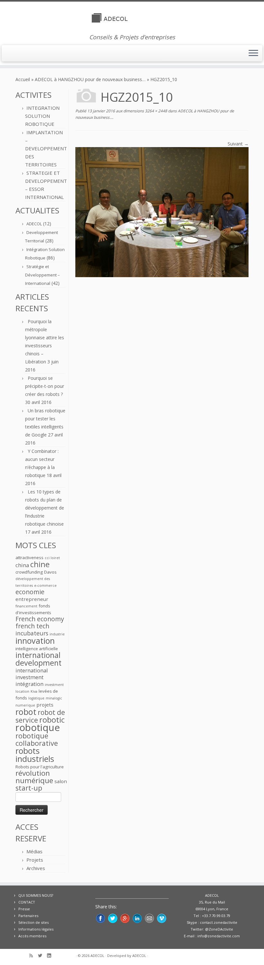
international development (38, 659)
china (22, 565)
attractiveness (29, 557)
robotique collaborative (36, 739)
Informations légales (35, 929)
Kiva (34, 691)
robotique (37, 727)
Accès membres (32, 935)
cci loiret (52, 558)
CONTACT (26, 902)
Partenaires (28, 915)
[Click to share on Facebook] (100, 918)
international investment (31, 674)
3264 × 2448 (155, 111)
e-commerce (45, 585)
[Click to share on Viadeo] (161, 918)
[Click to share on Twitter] (113, 918)
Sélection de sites (33, 922)
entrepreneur (31, 599)
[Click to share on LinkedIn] (137, 918)
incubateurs (31, 633)
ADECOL (34, 224)
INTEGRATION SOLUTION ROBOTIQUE (42, 116)
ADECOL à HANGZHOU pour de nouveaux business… (90, 79)
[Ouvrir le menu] (253, 53)
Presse (24, 908)
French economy (39, 618)
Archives (35, 868)
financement (26, 606)
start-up (28, 787)
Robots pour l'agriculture (39, 767)
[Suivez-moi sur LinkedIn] (51, 956)
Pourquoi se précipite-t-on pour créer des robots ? (44, 386)
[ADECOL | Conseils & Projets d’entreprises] (132, 18)
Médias (34, 851)
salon (60, 781)
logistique (36, 698)
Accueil (22, 79)
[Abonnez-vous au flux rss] (33, 956)
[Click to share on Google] (125, 918)
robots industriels (34, 754)
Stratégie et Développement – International (42, 275)
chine (40, 564)
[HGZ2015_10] (162, 212)
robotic (52, 720)
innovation (35, 640)
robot (25, 711)
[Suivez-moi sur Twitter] (42, 956)
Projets (34, 860)
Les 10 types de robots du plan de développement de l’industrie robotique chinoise (44, 508)
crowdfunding (29, 572)
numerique (25, 705)
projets (44, 704)
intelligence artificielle (36, 648)
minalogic (54, 698)
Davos (50, 572)
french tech (32, 626)
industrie (57, 634)
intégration (29, 684)
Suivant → (238, 144)
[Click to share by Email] (149, 918)
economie (29, 591)
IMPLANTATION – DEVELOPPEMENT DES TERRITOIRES (46, 148)
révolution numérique (34, 776)
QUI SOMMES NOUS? (35, 895)
